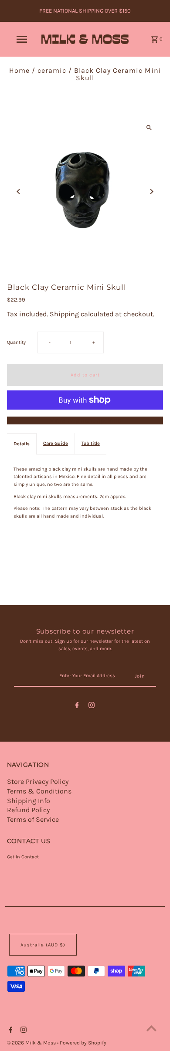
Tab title (91, 443)
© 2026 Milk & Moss (32, 1043)
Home (19, 70)
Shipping (64, 314)
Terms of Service (33, 819)
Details (22, 444)
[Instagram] (91, 706)
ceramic (51, 70)
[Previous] (19, 191)
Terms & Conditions (39, 791)
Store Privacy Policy (37, 781)
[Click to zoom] (149, 127)
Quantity (16, 342)
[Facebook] (77, 706)
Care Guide (55, 443)
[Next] (151, 191)
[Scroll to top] (151, 1028)
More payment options (85, 420)
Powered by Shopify (83, 1043)
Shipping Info (28, 801)
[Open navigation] (22, 39)
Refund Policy (28, 810)
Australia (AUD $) (42, 945)
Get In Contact (23, 857)
